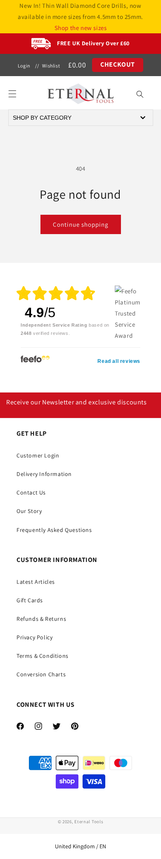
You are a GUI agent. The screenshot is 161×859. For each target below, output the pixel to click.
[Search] (140, 94)
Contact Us (31, 492)
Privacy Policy (34, 637)
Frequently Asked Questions (54, 530)
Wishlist (51, 66)
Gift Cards (30, 600)
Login (24, 66)
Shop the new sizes (80, 28)
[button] (12, 94)
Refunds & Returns (41, 618)
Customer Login (38, 455)
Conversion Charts (41, 674)
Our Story (29, 511)
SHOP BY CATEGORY (42, 117)
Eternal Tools (88, 821)
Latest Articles (36, 581)
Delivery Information (44, 474)
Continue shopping (81, 224)
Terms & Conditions (43, 655)
